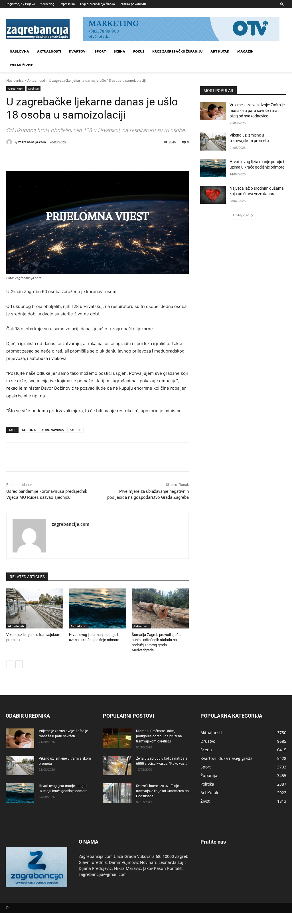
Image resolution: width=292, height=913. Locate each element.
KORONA (29, 430)
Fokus (138, 51)
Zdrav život (21, 65)
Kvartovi (78, 51)
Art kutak (219, 51)
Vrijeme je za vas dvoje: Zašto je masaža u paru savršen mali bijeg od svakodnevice (257, 110)
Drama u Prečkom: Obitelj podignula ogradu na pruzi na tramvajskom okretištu (159, 736)
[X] (57, 157)
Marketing (47, 3)
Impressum (67, 3)
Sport (100, 51)
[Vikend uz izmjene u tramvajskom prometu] (34, 608)
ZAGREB (75, 430)
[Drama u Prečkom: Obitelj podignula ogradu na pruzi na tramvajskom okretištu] (117, 738)
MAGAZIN (245, 51)
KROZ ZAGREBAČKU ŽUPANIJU (177, 51)
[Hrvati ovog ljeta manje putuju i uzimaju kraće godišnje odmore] (97, 608)
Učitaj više (241, 215)
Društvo (33, 89)
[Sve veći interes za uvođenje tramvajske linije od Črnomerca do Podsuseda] (117, 793)
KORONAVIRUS (52, 430)
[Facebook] (44, 157)
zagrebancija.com (32, 142)
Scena (119, 51)
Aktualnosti (49, 51)
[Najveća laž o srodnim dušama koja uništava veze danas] (213, 195)
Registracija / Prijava (20, 3)
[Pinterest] (70, 157)
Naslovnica (15, 80)
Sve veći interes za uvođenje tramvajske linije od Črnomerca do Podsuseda (162, 791)
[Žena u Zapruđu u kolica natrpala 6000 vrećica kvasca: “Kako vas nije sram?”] (117, 766)
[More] (97, 157)
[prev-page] (9, 664)
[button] (282, 4)
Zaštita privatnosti (133, 3)
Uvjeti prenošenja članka (97, 3)
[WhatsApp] (84, 157)
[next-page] (19, 664)
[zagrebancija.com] (10, 142)
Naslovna (19, 51)
